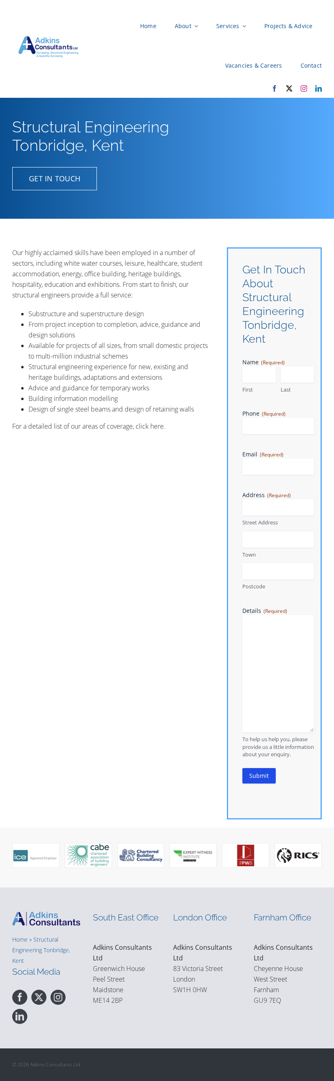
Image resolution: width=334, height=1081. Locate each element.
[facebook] (274, 88)
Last (286, 389)
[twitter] (289, 88)
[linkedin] (318, 88)
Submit (259, 775)
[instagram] (304, 88)
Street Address (260, 522)
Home (20, 939)
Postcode (253, 586)
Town (249, 554)
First (247, 389)
